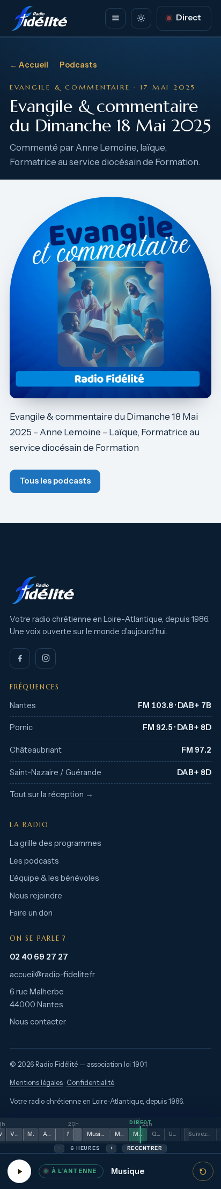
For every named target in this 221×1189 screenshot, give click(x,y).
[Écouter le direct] (19, 1171)
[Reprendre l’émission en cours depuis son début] (203, 1171)
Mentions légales (36, 1083)
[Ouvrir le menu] (115, 18)
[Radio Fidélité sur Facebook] (20, 658)
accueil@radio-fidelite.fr (52, 974)
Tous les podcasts (55, 481)
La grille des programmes (55, 843)
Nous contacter (38, 1022)
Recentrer (144, 1148)
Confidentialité (90, 1083)
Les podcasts (34, 861)
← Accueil (29, 65)
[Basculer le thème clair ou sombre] (141, 18)
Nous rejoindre (36, 896)
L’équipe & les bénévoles (54, 878)
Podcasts (78, 65)
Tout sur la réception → (51, 794)
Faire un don (31, 913)
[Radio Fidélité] (110, 590)
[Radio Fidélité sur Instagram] (45, 658)
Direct (188, 18)
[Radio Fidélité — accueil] (39, 18)
